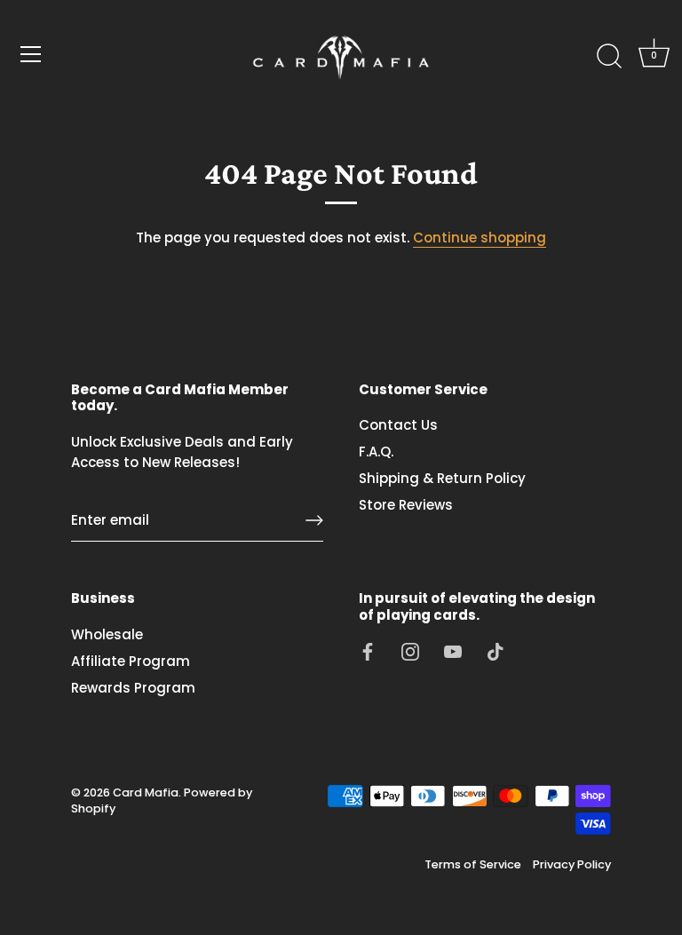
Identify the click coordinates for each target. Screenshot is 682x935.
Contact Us (398, 425)
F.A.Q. (376, 451)
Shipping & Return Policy (442, 478)
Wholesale (107, 634)
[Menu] (31, 54)
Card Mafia (145, 792)
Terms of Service (472, 864)
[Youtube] (453, 651)
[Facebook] (368, 651)
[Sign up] (314, 520)
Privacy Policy (572, 864)
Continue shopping (479, 237)
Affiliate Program (130, 661)
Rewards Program (133, 687)
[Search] (609, 56)
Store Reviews (406, 504)
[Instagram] (410, 651)
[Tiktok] (495, 651)
